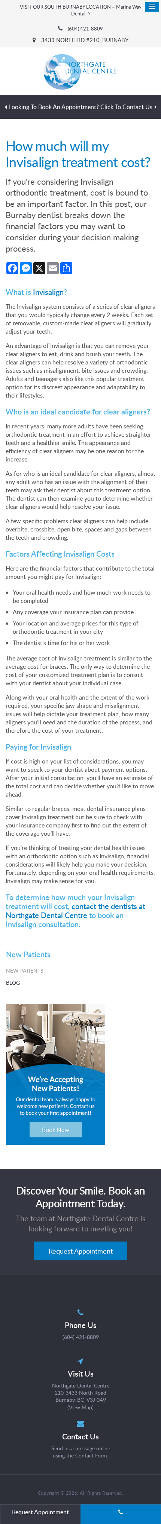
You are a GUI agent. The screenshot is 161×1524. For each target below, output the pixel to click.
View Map (80, 1407)
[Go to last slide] (5, 106)
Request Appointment (81, 1250)
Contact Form (91, 1455)
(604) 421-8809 (85, 29)
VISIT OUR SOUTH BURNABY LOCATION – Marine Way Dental (81, 10)
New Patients (24, 970)
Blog (13, 982)
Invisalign (48, 292)
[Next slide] (155, 106)
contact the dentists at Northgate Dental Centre (75, 910)
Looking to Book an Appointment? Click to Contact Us (80, 107)
